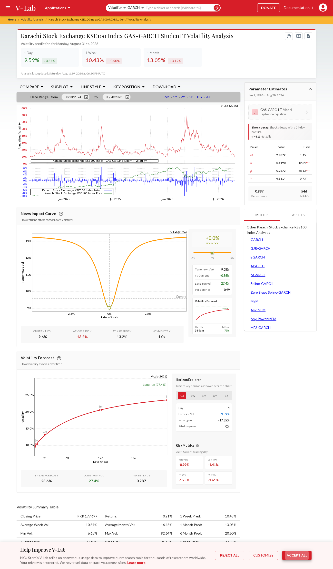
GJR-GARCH (260, 248)
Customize (263, 555)
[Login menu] (322, 8)
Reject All (229, 555)
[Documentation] (308, 36)
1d (182, 395)
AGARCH (258, 275)
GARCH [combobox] (133, 7)
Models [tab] (262, 215)
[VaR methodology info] (197, 445)
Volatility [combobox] (115, 7)
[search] (217, 8)
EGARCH (258, 257)
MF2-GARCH (261, 327)
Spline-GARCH (262, 283)
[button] (280, 112)
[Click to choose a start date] (86, 97)
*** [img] (308, 162)
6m (215, 395)
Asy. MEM (258, 310)
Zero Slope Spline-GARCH (271, 292)
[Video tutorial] (299, 36)
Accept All (297, 555)
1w (193, 395)
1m (204, 395)
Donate (268, 8)
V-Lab (26, 8)
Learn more (136, 562)
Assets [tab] (298, 215)
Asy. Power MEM (263, 319)
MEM (254, 301)
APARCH (257, 266)
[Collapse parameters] (310, 89)
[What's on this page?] (289, 36)
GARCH (257, 239)
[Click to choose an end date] (127, 97)
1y (226, 395)
